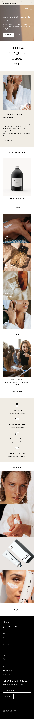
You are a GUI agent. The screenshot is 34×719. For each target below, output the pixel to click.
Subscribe (8, 696)
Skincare (8, 35)
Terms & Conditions (8, 670)
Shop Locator (6, 645)
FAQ (4, 666)
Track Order (6, 663)
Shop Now (8, 140)
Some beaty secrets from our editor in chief (17, 383)
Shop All (21, 35)
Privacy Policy (6, 674)
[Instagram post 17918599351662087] (17, 487)
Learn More (13, 3)
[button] (29, 188)
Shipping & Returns (8, 659)
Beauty (12, 379)
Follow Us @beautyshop (17, 610)
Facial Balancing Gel (17, 198)
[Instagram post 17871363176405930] (17, 553)
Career (4, 637)
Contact (5, 648)
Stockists (5, 641)
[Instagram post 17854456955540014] (17, 586)
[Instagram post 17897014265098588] (17, 520)
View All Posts (17, 392)
